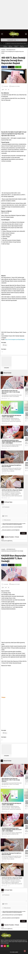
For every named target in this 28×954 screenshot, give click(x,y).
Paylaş (5, 67)
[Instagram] (2, 946)
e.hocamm (6, 86)
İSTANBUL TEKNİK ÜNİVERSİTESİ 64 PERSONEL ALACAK (16, 43)
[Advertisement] (14, 15)
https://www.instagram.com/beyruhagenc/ (15, 339)
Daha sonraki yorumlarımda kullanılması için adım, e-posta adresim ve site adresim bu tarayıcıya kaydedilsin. (14, 524)
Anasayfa (3, 49)
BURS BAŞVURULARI (11, 49)
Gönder (19, 67)
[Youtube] (5, 946)
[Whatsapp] (8, 946)
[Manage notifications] (25, 951)
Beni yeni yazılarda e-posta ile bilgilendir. (11, 530)
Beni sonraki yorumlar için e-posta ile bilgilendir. (12, 526)
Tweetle (12, 67)
